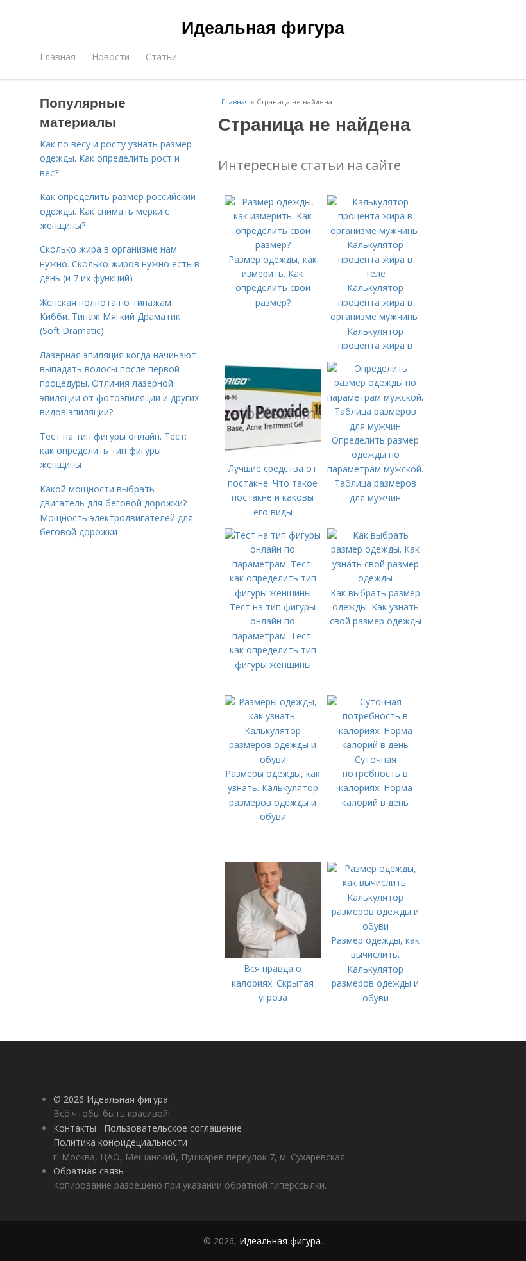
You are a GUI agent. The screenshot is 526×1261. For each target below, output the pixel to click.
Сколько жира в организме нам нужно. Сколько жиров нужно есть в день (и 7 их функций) (119, 263)
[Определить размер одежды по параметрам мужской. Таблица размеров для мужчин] (375, 426)
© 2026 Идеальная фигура (110, 1099)
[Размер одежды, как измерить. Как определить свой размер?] (273, 244)
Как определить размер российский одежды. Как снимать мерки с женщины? (118, 210)
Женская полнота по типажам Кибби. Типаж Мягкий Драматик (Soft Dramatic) (110, 316)
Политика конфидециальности (120, 1142)
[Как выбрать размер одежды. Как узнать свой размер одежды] (375, 578)
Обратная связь (88, 1171)
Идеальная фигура (263, 27)
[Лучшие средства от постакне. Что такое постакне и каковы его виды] (273, 454)
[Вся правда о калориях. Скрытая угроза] (273, 954)
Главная (58, 57)
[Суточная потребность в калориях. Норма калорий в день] (375, 745)
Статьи (161, 57)
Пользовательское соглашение (173, 1128)
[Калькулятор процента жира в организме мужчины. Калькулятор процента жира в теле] (375, 273)
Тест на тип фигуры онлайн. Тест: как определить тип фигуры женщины (113, 450)
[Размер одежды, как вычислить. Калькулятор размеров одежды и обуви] (375, 926)
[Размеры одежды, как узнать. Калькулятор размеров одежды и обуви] (273, 759)
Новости (111, 57)
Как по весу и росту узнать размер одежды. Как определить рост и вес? (116, 158)
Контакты (74, 1128)
